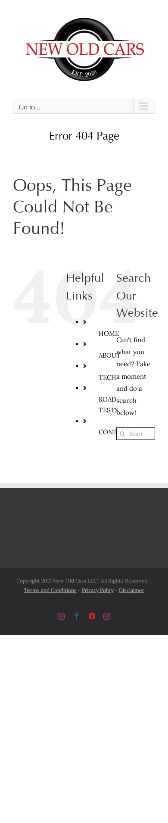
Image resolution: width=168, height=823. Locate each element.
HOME (109, 328)
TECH (107, 372)
